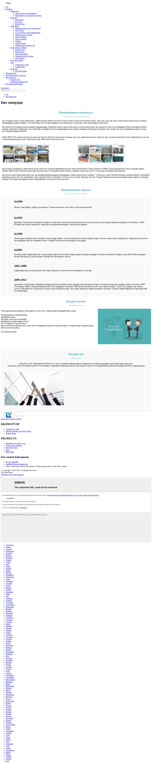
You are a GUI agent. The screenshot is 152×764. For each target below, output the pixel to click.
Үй (7, 7)
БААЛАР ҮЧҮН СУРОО (11, 419)
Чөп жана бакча (16, 60)
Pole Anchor (20, 58)
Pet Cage (13, 18)
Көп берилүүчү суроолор (16, 75)
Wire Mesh (14, 26)
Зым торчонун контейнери (26, 13)
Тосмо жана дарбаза (18, 48)
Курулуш (14, 69)
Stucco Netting (20, 37)
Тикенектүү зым (21, 65)
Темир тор (14, 11)
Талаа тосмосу (21, 39)
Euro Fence (19, 30)
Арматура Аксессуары (24, 56)
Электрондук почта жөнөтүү (12, 475)
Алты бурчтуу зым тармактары (27, 33)
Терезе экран (20, 43)
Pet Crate (18, 22)
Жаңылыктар (11, 73)
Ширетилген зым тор (23, 35)
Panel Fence (19, 52)
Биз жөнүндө (11, 78)
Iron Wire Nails (21, 71)
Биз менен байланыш (14, 84)
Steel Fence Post (21, 54)
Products (9, 9)
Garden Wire (20, 67)
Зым (12, 63)
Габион (18, 41)
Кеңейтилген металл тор (25, 45)
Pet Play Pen (20, 24)
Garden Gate (20, 50)
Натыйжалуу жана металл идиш (28, 15)
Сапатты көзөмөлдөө (18, 82)
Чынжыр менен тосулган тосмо (28, 28)
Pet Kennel (19, 20)
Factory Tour (15, 80)
